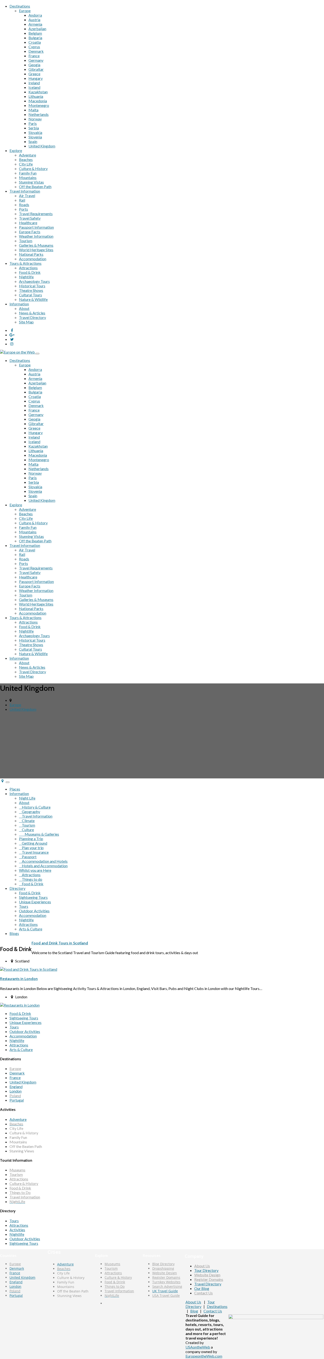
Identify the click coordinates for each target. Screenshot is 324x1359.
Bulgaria (35, 37)
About (24, 308)
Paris (32, 123)
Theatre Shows (31, 290)
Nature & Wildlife (33, 299)
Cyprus (34, 46)
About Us (202, 1266)
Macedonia (37, 101)
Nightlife (26, 277)
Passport (28, 856)
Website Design (164, 1273)
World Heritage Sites (36, 249)
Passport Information (36, 227)
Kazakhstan (38, 92)
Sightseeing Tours (33, 897)
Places (14, 789)
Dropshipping (163, 1268)
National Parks (31, 254)
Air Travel (27, 195)
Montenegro (38, 105)
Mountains (28, 177)
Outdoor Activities (34, 911)
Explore (15, 150)
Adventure (27, 155)
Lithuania (35, 96)
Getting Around (33, 843)
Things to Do (20, 1192)
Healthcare (28, 222)
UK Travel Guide (165, 1291)
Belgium (35, 33)
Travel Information (24, 191)
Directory (17, 888)
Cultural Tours (30, 295)
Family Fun (28, 173)
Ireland (34, 82)
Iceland (34, 87)
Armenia (35, 24)
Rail (22, 200)
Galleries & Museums (36, 245)
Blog (194, 1311)
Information (19, 304)
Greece (34, 73)
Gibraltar (36, 69)
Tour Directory (206, 1270)
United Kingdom (41, 146)
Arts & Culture (30, 929)
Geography (29, 811)
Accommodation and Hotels (43, 861)
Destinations (19, 6)
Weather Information (36, 236)
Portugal (16, 1100)
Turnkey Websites (166, 1282)
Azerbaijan (37, 28)
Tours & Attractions (25, 263)
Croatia (34, 42)
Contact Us (203, 1293)
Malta (33, 110)
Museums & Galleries (39, 834)
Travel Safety (30, 218)
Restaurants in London (19, 978)
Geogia (34, 64)
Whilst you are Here (35, 870)
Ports (23, 209)
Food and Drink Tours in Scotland (60, 943)
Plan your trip (31, 847)
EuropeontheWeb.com (203, 1356)
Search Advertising (167, 1286)
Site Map (26, 322)
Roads (24, 204)
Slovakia (35, 132)
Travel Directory (32, 317)
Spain (32, 141)
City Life (26, 164)
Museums (17, 1170)
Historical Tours (32, 286)
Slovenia (35, 137)
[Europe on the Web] (18, 352)
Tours (23, 906)
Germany (35, 60)
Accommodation (32, 258)
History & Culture (35, 807)
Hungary (35, 78)
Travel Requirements (36, 213)
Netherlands (38, 114)
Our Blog (201, 1288)
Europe (25, 10)
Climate (27, 820)
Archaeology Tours (34, 281)
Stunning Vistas (31, 182)
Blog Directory (163, 1264)
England (16, 1086)
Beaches (26, 159)
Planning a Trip (31, 838)
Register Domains (166, 1277)
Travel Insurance (34, 852)
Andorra (35, 15)
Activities (17, 1229)
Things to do (30, 879)
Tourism (25, 240)
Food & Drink (30, 272)
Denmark (36, 51)
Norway (35, 119)
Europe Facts (29, 231)
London (15, 1091)
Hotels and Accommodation (43, 865)
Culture (26, 829)
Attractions (28, 267)
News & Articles (32, 313)
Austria (34, 19)
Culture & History (33, 168)
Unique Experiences (35, 902)
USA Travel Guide (166, 1295)
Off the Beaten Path (35, 186)
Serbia (33, 128)
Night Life (27, 798)
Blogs (14, 933)
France (34, 55)
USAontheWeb (197, 1347)
